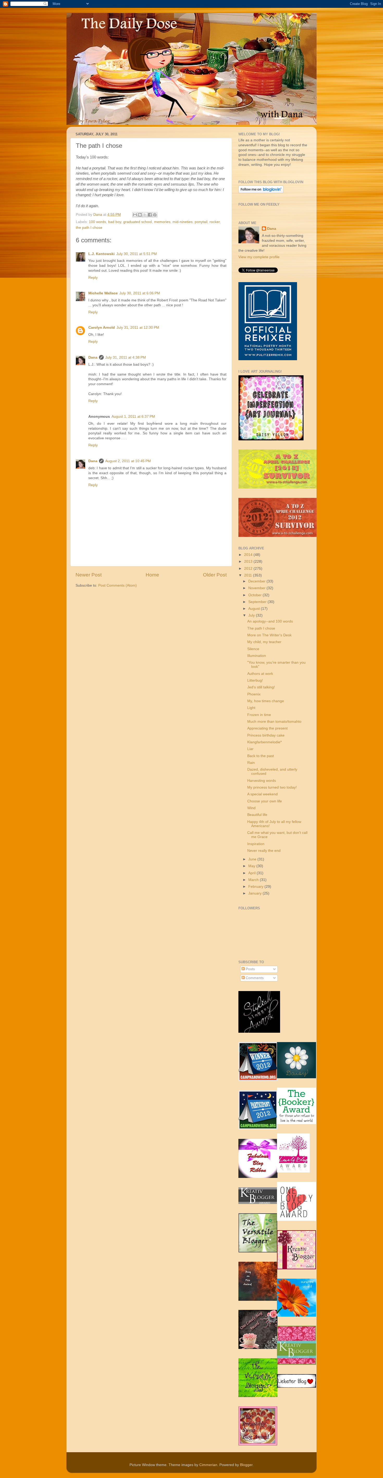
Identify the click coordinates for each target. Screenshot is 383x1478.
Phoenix (254, 694)
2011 (248, 575)
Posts (250, 969)
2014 (249, 555)
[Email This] (135, 214)
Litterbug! (255, 680)
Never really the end (264, 851)
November (257, 588)
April (252, 873)
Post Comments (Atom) (117, 585)
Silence (253, 649)
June (252, 859)
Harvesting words (261, 781)
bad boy (114, 222)
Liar (250, 749)
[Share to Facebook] (149, 214)
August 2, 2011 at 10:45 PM (128, 461)
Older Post (215, 575)
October (255, 595)
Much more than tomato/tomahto (274, 722)
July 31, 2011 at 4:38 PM (125, 357)
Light (251, 708)
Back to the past (260, 756)
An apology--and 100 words (270, 621)
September (258, 602)
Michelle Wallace (103, 293)
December (257, 581)
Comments (254, 978)
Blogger (246, 1465)
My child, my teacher (264, 642)
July (252, 615)
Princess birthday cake (266, 735)
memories (162, 222)
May (252, 866)
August (254, 609)
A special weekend (262, 794)
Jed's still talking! (261, 687)
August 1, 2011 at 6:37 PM (133, 416)
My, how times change (265, 701)
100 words (97, 222)
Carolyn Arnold (101, 327)
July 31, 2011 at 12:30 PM (137, 327)
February (256, 887)
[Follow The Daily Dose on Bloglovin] (260, 192)
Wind (251, 808)
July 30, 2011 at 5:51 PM (136, 254)
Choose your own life (264, 801)
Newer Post (89, 575)
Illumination (256, 656)
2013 (249, 561)
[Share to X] (144, 214)
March (254, 880)
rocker (214, 222)
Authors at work (260, 674)
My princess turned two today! (272, 787)
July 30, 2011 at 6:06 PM (139, 293)
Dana (98, 215)
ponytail (201, 222)
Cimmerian (208, 1465)
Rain (251, 763)
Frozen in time (259, 715)
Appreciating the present (267, 728)
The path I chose (261, 628)
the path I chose (89, 228)
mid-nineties (182, 222)
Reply (93, 278)
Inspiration (255, 844)
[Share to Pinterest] (154, 214)
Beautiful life (257, 815)
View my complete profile (259, 257)
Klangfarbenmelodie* (264, 742)
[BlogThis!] (140, 214)
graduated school (137, 222)
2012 (249, 568)
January (255, 893)
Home (152, 575)
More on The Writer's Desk (269, 635)
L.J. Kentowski (101, 254)
